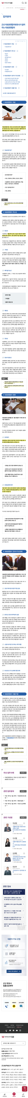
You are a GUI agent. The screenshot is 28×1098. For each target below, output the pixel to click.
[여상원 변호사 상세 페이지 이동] (15, 828)
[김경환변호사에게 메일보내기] (24, 853)
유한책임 (12, 1025)
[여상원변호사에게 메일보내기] (24, 823)
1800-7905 (12, 1051)
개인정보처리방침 (19, 1025)
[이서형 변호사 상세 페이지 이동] (15, 843)
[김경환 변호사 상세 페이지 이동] (15, 857)
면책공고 (6, 1025)
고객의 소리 (19, 1027)
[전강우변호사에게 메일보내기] (24, 867)
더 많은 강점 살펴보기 (13, 971)
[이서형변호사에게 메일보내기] (24, 838)
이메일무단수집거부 (11, 1027)
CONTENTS (20, 41)
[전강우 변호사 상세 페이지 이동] (15, 870)
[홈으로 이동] (3, 7)
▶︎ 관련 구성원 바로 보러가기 (9, 93)
